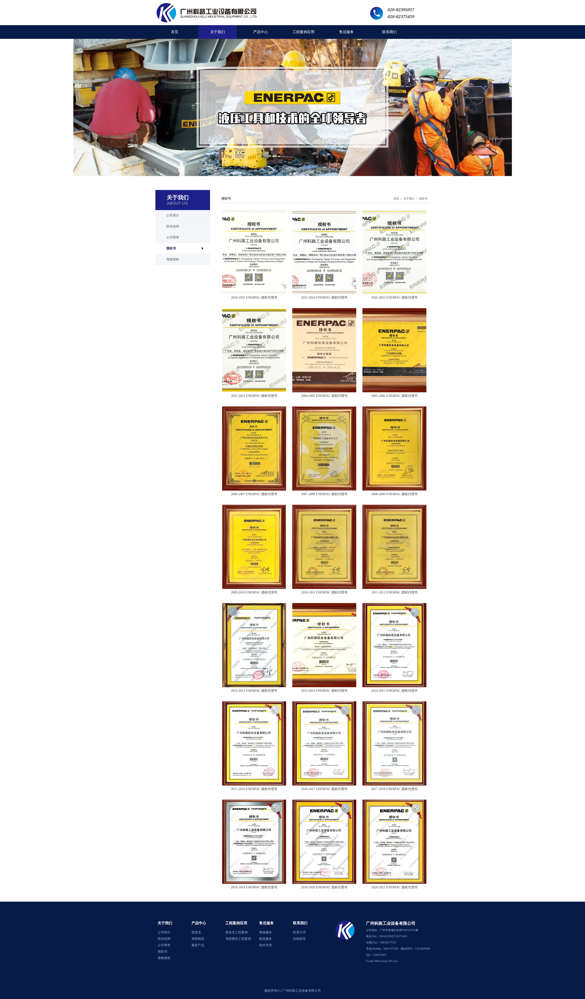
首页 (396, 198)
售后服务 (266, 923)
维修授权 (164, 958)
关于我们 (409, 198)
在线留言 (299, 938)
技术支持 (265, 945)
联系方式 (299, 932)
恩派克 (196, 932)
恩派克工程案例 (236, 932)
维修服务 (265, 932)
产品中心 (198, 923)
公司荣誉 (164, 945)
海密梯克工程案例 (238, 938)
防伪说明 (164, 938)
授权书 (423, 198)
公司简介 (164, 932)
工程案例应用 (236, 923)
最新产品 (197, 945)
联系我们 (300, 923)
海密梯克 (197, 938)
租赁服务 (265, 938)
